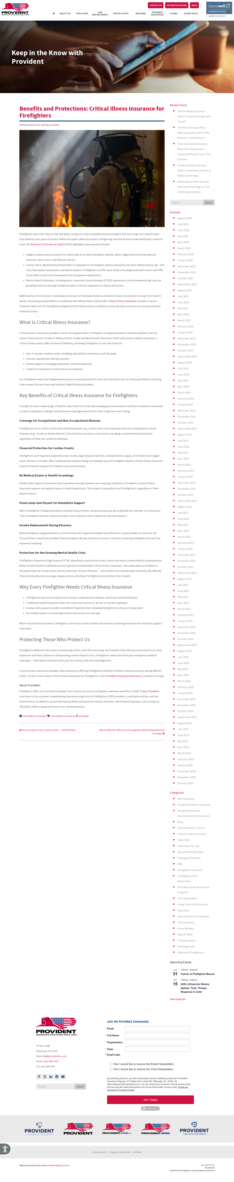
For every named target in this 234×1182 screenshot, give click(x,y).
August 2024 (184, 362)
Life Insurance (185, 922)
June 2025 (183, 302)
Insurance (183, 910)
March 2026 (184, 248)
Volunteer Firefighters (190, 952)
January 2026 (185, 260)
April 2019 (183, 747)
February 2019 (185, 759)
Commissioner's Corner (191, 828)
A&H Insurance (186, 798)
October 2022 (185, 494)
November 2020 (186, 633)
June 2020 (183, 663)
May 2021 (182, 597)
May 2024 (182, 380)
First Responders (187, 898)
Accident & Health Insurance (194, 804)
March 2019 (184, 753)
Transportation (186, 940)
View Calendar (178, 999)
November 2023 (186, 416)
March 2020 (184, 681)
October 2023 (185, 422)
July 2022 (182, 512)
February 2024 (185, 398)
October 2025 (185, 278)
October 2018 (185, 783)
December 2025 (186, 266)
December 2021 (186, 554)
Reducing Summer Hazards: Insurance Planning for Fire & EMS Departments (193, 187)
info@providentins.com (54, 1056)
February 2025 (185, 326)
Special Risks (185, 934)
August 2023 (184, 434)
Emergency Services (189, 858)
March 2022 (184, 536)
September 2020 (187, 645)
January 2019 (185, 765)
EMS (179, 864)
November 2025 (186, 272)
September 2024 (187, 356)
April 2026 (183, 242)
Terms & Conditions (120, 1152)
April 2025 (183, 314)
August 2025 (184, 290)
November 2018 (186, 777)
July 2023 (182, 440)
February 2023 (185, 470)
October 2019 (185, 711)
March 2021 (184, 609)
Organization (115, 1042)
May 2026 (182, 236)
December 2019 (186, 699)
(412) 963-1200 (51, 1061)
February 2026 (185, 254)
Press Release (185, 928)
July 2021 (182, 585)
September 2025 (187, 284)
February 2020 (185, 687)
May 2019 (182, 741)
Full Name (113, 1035)
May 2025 (182, 308)
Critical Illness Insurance (34, 716)
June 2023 (183, 446)
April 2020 (183, 675)
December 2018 (186, 771)
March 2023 (184, 464)
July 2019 (182, 729)
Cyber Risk (183, 840)
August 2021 (184, 579)
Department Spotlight (190, 852)
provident (54, 124)
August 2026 (184, 218)
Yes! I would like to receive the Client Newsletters (143, 1069)
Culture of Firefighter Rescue (198, 974)
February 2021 (185, 615)
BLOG (194, 5)
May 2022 (182, 524)
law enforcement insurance (193, 916)
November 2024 (186, 344)
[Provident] (15, 9)
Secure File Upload (177, 5)
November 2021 (186, 560)
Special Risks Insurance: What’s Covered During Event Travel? (194, 116)
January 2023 (185, 476)
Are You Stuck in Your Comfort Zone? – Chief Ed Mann (48, 729)
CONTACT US (156, 5)
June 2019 (183, 735)
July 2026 (182, 224)
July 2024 (182, 368)
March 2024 (184, 392)
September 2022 (187, 500)
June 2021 (183, 591)
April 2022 (183, 530)
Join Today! (150, 1099)
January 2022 (185, 548)
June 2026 (183, 230)
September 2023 (187, 428)
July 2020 (182, 657)
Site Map (137, 1152)
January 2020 (185, 693)
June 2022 (183, 518)
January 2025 (185, 332)
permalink (84, 716)
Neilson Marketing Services (55, 1165)
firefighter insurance (189, 870)
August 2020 (184, 651)
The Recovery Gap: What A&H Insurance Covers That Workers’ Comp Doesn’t (193, 132)
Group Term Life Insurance (192, 904)
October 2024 (185, 350)
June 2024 (183, 374)
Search (208, 202)
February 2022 (185, 542)
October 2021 (185, 567)
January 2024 (185, 404)
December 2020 (186, 627)
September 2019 (187, 717)
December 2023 (186, 410)
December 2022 (186, 482)
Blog (180, 822)
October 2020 (185, 639)
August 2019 (184, 723)
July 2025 (182, 296)
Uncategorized (186, 946)
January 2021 (185, 621)
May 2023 (182, 452)
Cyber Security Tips (188, 846)
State (110, 1049)
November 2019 (186, 705)
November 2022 (186, 488)
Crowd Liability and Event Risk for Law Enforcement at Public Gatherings (194, 170)
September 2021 (187, 573)
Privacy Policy (100, 1152)
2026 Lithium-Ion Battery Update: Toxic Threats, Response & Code (195, 987)
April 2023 (183, 458)
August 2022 (184, 506)
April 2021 (183, 603)
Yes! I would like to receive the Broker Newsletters (143, 1064)
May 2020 (182, 669)
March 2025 (184, 320)
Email (110, 1028)
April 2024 (183, 386)
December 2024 (186, 338)
